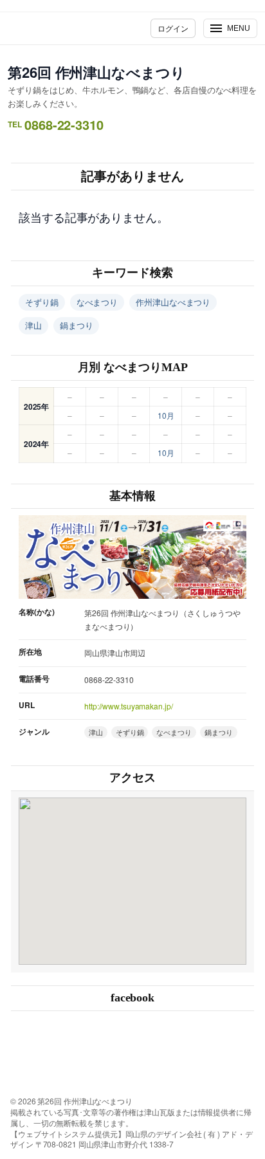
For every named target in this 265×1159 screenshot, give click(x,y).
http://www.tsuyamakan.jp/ (128, 705)
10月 (166, 415)
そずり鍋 (42, 302)
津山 (33, 325)
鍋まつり (76, 325)
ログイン (173, 28)
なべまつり (97, 302)
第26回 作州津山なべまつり (96, 72)
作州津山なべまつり (173, 302)
